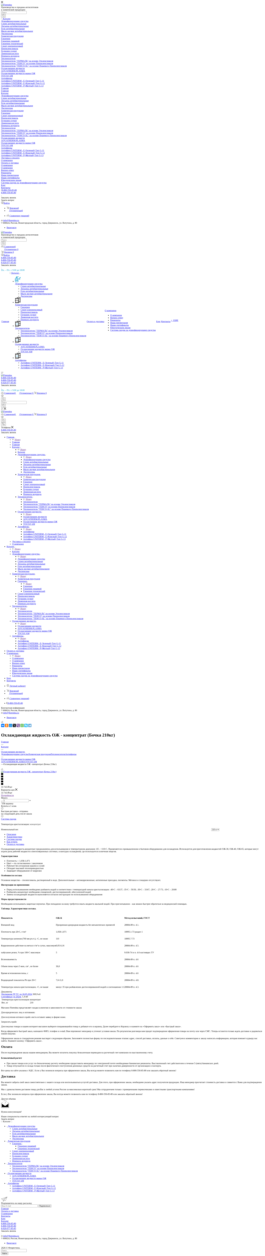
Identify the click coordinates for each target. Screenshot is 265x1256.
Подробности (7, 795)
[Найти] (3, 16)
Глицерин (27, 586)
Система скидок (8, 819)
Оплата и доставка (15, 844)
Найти (4, 1253)
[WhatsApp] (22, 725)
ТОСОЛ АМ (31, 762)
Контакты (5, 1216)
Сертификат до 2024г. (11, 996)
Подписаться (44, 1206)
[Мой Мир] (10, 725)
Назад (17, 439)
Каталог (21, 452)
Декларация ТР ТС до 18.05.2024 (16, 994)
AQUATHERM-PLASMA (13, 762)
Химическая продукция (34, 479)
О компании (18, 658)
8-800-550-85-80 (9, 190)
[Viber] (18, 725)
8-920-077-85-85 (8, 262)
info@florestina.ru (11, 220)
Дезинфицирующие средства (37, 459)
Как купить (12, 842)
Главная (16, 442)
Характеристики (14, 837)
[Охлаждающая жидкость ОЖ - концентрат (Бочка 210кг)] (28, 771)
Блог (3, 1218)
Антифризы (28, 531)
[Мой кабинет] (2, 396)
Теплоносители (30, 502)
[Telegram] (29, 725)
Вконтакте (11, 227)
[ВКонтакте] (2, 725)
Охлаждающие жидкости (35, 516)
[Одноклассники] (6, 725)
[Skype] (26, 725)
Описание (11, 834)
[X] (14, 725)
